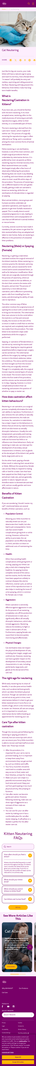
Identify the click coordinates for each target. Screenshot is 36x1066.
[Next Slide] (30, 947)
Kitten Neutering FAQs (18, 836)
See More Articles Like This (18, 917)
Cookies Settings (6, 1033)
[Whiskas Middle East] (7, 982)
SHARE (4, 60)
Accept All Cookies (18, 1062)
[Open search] (29, 3)
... (8, 9)
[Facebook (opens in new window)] (2, 1007)
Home (4, 9)
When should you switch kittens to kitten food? (13, 890)
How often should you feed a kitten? (15, 856)
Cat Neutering (15, 9)
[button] (34, 4)
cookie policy (23, 1041)
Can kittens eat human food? (15, 899)
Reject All (18, 1057)
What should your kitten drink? (13, 881)
